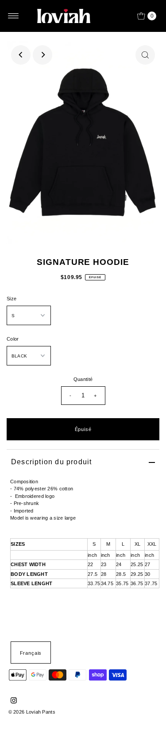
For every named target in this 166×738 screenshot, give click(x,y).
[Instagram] (14, 701)
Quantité (83, 379)
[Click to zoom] (145, 55)
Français (31, 653)
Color (13, 339)
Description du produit (51, 462)
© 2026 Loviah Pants (31, 712)
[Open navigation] (13, 16)
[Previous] (21, 55)
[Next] (42, 55)
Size (11, 298)
